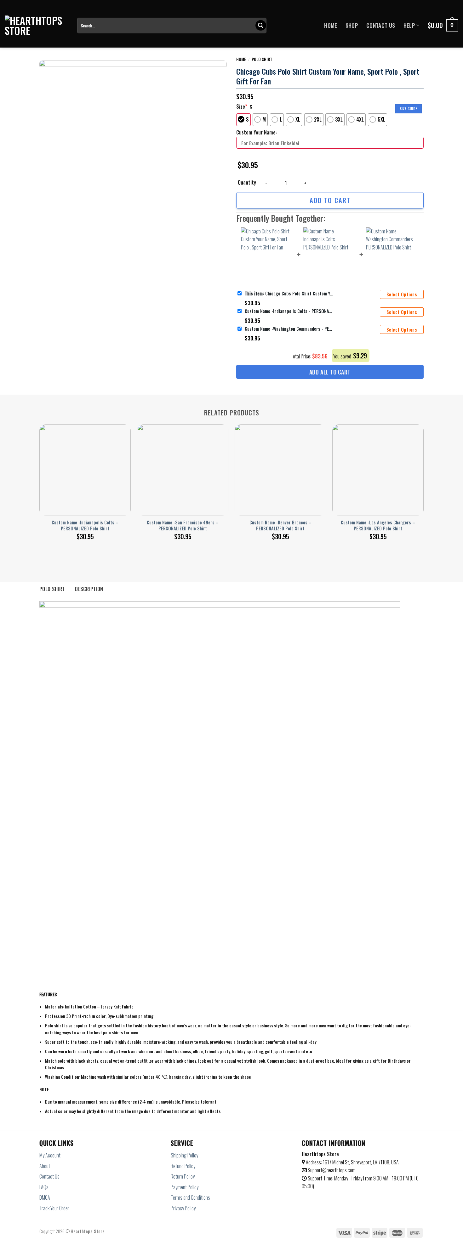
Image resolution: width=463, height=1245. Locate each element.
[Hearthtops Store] (36, 25)
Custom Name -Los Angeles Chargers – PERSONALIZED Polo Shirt (378, 525)
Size (241, 106)
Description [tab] (89, 589)
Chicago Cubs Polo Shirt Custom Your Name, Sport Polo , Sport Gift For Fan (289, 293)
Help (409, 25)
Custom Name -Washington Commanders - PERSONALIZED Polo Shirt (289, 328)
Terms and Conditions (190, 1197)
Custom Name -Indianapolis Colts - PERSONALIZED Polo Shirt (289, 311)
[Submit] (260, 25)
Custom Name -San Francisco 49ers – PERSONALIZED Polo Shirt (183, 525)
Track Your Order (54, 1208)
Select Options (401, 294)
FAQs (44, 1187)
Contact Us (380, 25)
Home (330, 25)
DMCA (44, 1197)
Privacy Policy (183, 1208)
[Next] (423, 475)
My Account (49, 1155)
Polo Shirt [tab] (52, 589)
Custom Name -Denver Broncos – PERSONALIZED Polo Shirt (280, 525)
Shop (352, 25)
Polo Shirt (262, 59)
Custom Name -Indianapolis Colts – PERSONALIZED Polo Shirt (85, 525)
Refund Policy (183, 1166)
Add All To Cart (330, 372)
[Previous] (39, 475)
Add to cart (330, 200)
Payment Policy (184, 1187)
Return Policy (183, 1176)
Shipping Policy (184, 1155)
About (44, 1166)
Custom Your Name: (256, 132)
